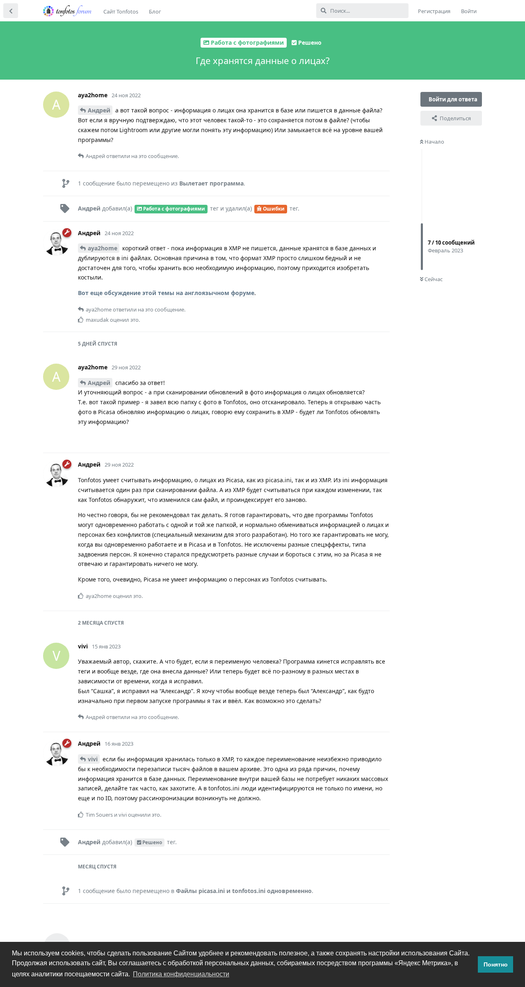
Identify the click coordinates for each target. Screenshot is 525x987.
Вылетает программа (211, 183)
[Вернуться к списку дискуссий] (10, 10)
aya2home (102, 248)
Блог (155, 11)
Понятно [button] (496, 964)
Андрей (99, 110)
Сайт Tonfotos (120, 11)
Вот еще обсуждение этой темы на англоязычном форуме (166, 293)
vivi (93, 759)
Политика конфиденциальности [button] (181, 974)
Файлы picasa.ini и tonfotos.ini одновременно (244, 891)
